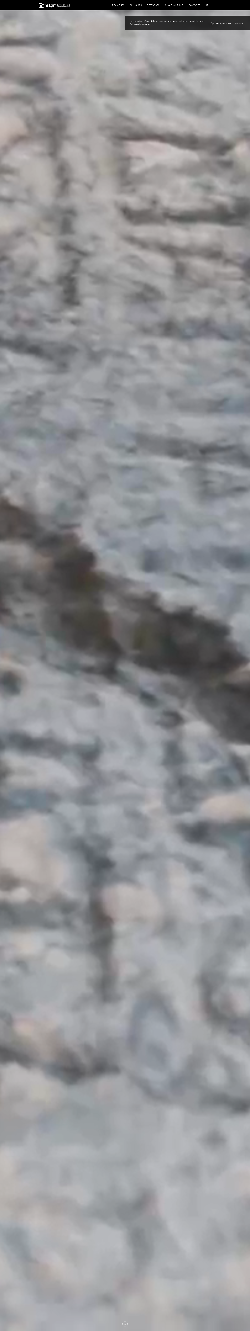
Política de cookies (140, 24)
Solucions (136, 5)
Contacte (194, 5)
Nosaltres (118, 5)
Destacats (153, 5)
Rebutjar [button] (239, 23)
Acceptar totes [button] (223, 23)
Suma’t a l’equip (174, 5)
